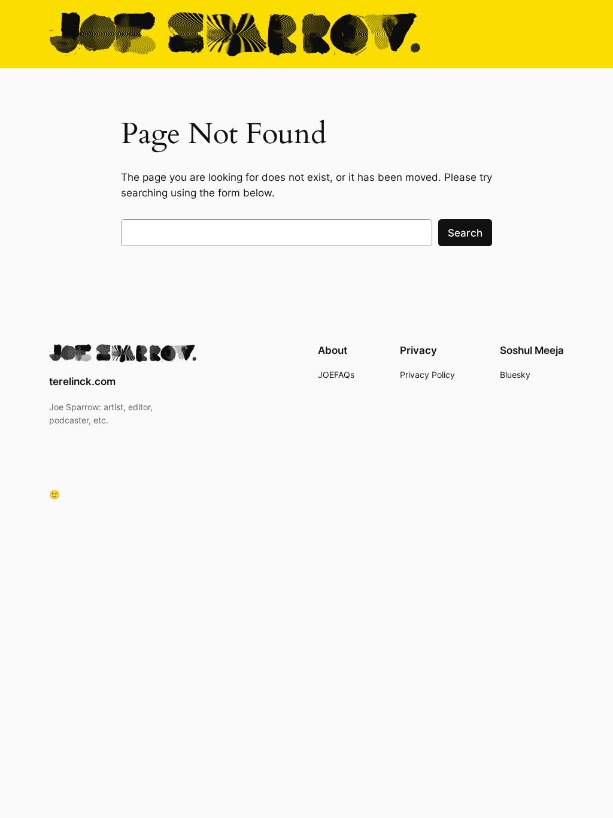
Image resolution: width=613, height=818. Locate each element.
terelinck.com (82, 381)
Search (465, 233)
